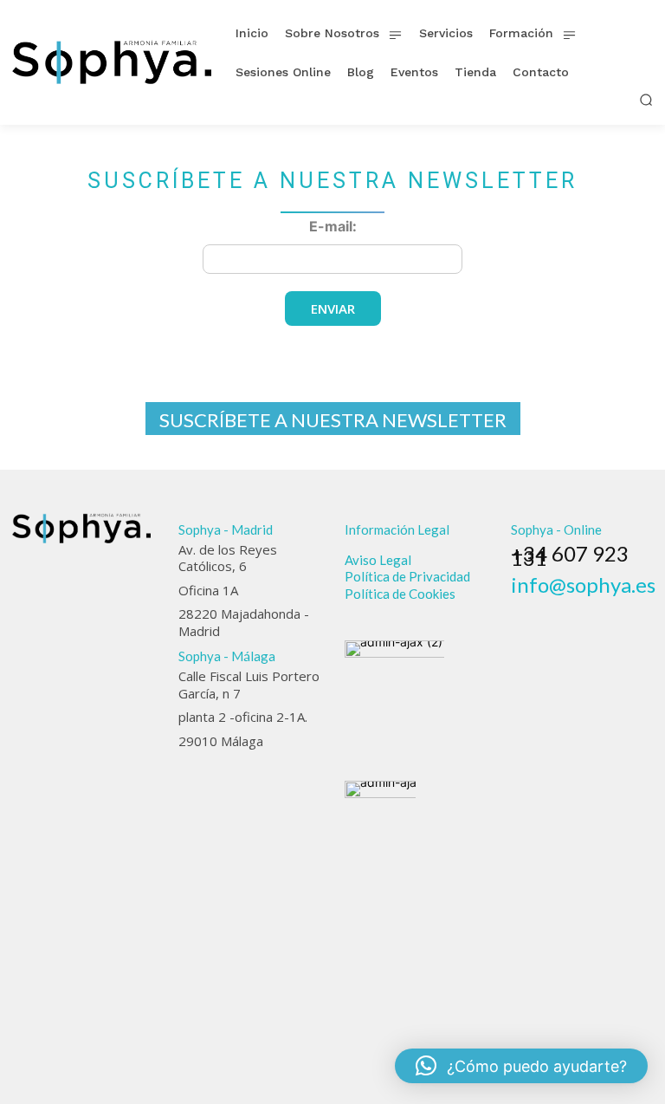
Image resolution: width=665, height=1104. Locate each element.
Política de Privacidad (407, 576)
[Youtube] (614, 608)
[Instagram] (543, 608)
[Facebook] (518, 608)
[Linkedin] (566, 608)
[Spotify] (590, 608)
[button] (646, 100)
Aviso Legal (378, 560)
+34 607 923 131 (570, 555)
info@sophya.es (583, 584)
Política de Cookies (400, 593)
